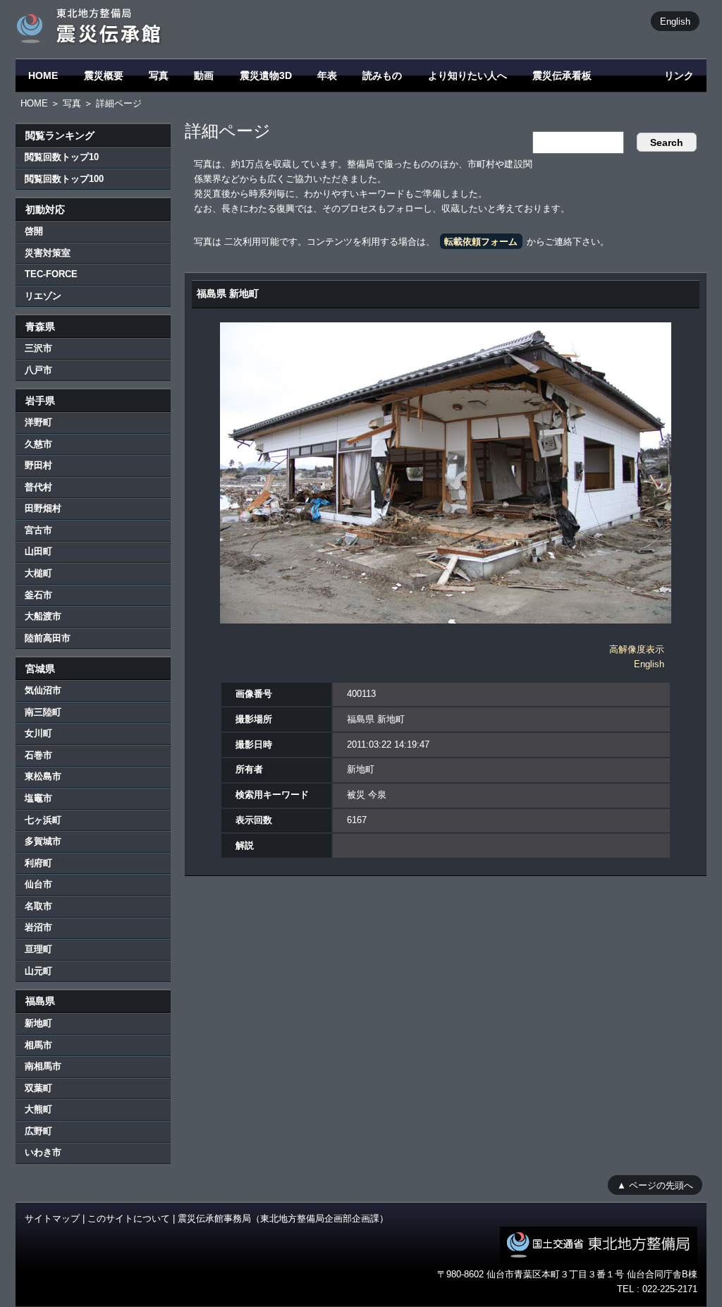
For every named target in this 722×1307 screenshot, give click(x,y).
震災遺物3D (266, 75)
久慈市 (38, 444)
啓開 (34, 231)
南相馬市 (43, 1066)
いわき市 (43, 1152)
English (675, 21)
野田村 (38, 465)
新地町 (38, 1023)
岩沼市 (38, 927)
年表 (327, 75)
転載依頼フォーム (481, 241)
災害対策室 (48, 253)
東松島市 (43, 776)
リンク (679, 75)
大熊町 (38, 1109)
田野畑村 (43, 508)
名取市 (38, 906)
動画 (204, 75)
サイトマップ (52, 1218)
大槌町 (38, 573)
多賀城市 (43, 841)
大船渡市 (43, 616)
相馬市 (38, 1045)
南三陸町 (43, 712)
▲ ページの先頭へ (655, 1184)
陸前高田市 (48, 638)
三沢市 (38, 348)
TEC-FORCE (51, 274)
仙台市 (38, 884)
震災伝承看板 (562, 75)
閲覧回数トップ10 (62, 157)
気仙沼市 (43, 690)
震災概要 (103, 75)
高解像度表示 (636, 649)
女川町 (38, 733)
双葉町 (38, 1088)
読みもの (382, 75)
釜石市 (38, 595)
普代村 (38, 487)
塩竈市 (38, 798)
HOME (43, 75)
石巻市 (38, 755)
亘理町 (38, 949)
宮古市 (38, 530)
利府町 (38, 863)
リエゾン (43, 296)
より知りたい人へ (467, 75)
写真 (159, 75)
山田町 (38, 551)
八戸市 (38, 370)
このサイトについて (128, 1218)
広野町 (38, 1131)
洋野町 (38, 422)
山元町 (38, 971)
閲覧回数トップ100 (64, 179)
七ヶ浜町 (43, 820)
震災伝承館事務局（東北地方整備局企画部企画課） (283, 1218)
